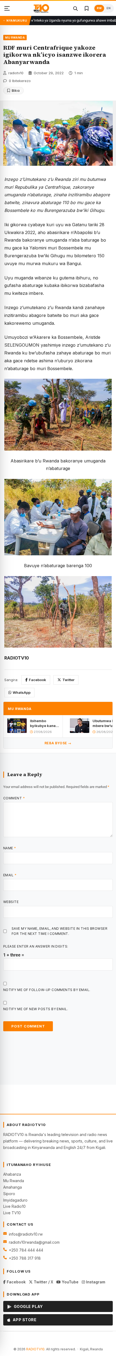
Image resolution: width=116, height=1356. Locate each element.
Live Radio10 (14, 1206)
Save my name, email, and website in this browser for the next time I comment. (59, 931)
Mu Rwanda (13, 1180)
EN (109, 8)
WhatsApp (21, 692)
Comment (14, 798)
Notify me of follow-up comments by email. (46, 990)
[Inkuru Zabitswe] (86, 8)
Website (11, 902)
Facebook (37, 680)
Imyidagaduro (15, 1200)
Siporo (9, 1193)
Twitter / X (43, 1282)
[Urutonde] (7, 8)
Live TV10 (12, 1212)
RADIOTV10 (35, 1349)
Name (9, 848)
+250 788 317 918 (25, 1258)
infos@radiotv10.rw (26, 1234)
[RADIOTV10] (41, 8)
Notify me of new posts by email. (35, 1009)
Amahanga (12, 1187)
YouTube (70, 1282)
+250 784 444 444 (26, 1250)
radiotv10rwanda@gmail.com (34, 1242)
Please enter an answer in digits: (35, 946)
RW (99, 8)
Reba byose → (58, 743)
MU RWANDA (15, 37)
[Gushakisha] (75, 8)
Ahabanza (12, 1174)
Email (9, 875)
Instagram (95, 1282)
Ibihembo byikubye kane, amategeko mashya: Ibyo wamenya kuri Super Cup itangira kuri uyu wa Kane (44, 723)
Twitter (68, 680)
